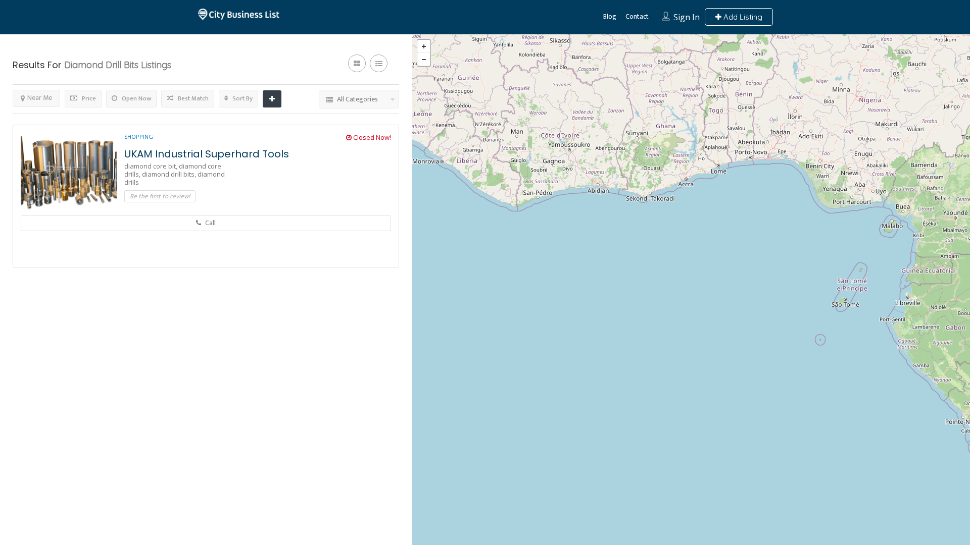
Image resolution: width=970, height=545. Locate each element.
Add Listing (741, 17)
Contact (637, 16)
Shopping (138, 136)
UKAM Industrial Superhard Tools (206, 154)
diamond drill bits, (170, 174)
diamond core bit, (151, 166)
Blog (609, 16)
